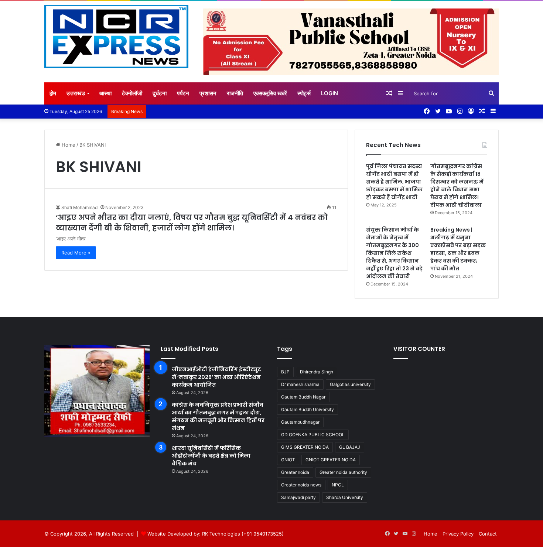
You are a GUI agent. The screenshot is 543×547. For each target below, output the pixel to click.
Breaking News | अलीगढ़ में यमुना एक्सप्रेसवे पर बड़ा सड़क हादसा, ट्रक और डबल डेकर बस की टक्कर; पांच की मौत (458, 249)
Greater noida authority (343, 472)
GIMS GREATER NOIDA (305, 447)
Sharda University (344, 497)
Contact (488, 534)
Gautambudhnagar (300, 422)
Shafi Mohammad (79, 207)
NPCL (338, 485)
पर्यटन (183, 93)
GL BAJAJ (349, 447)
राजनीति (235, 93)
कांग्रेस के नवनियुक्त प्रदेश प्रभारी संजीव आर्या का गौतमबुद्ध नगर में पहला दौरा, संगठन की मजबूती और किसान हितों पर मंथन (218, 416)
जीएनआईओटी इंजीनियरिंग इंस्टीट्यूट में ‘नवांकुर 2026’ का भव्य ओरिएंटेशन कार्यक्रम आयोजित (216, 377)
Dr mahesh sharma (300, 384)
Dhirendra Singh (316, 372)
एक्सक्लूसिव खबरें (270, 93)
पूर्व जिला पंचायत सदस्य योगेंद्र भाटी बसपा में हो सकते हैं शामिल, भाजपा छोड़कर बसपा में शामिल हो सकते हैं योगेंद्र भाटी (394, 182)
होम (52, 93)
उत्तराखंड (75, 93)
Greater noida (295, 472)
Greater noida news (301, 485)
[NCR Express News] (116, 36)
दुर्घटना (160, 93)
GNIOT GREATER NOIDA (330, 459)
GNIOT (288, 459)
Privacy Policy (458, 534)
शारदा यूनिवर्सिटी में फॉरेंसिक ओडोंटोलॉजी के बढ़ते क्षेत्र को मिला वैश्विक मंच (211, 455)
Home (67, 145)
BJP (285, 372)
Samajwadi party (298, 497)
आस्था (105, 93)
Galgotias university (350, 384)
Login (329, 93)
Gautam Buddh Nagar (303, 397)
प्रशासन (207, 93)
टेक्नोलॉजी (132, 93)
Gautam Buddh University (307, 409)
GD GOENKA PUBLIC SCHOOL (313, 434)
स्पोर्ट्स (304, 93)
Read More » (75, 253)
